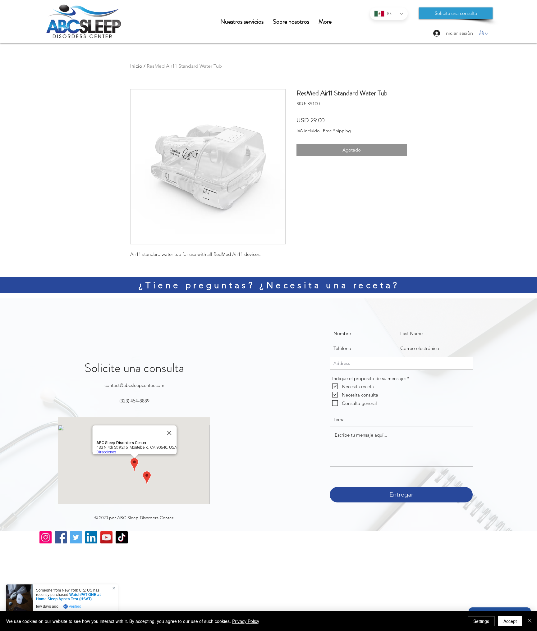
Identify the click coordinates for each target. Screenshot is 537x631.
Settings (481, 621)
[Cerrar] (529, 621)
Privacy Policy (245, 621)
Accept (510, 621)
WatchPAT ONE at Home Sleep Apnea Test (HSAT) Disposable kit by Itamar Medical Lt (68, 599)
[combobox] (401, 363)
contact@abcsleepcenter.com (134, 385)
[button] (485, 32)
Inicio (136, 66)
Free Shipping (337, 131)
